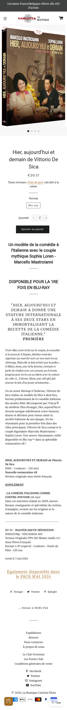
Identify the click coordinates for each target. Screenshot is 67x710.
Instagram (35, 680)
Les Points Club (33, 659)
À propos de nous (33, 646)
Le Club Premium (33, 654)
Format (33, 198)
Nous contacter (33, 642)
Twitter (35, 676)
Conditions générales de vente (33, 663)
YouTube (35, 685)
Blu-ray (33, 205)
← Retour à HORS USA (33, 607)
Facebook (35, 671)
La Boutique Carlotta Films (39, 692)
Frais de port (35, 182)
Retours (33, 637)
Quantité (24, 217)
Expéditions (33, 632)
